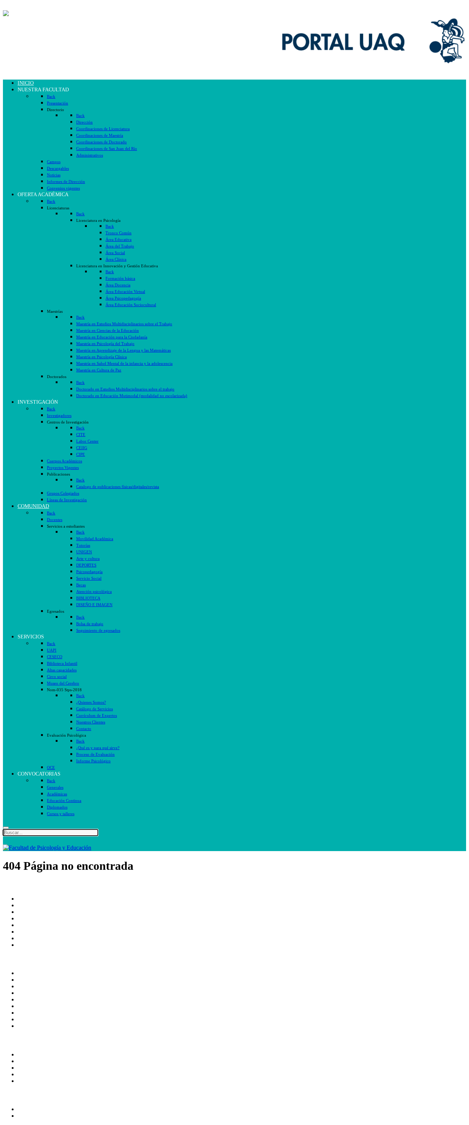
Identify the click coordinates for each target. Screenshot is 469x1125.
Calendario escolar (39, 999)
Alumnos (28, 1054)
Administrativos (36, 1081)
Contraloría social (38, 1012)
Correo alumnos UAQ (43, 1061)
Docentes (28, 1074)
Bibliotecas (30, 1006)
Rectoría (27, 905)
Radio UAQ (32, 993)
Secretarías (30, 912)
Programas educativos (43, 1109)
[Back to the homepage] (47, 13)
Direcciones (31, 918)
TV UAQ (29, 986)
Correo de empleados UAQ (49, 973)
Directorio (29, 979)
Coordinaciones (36, 925)
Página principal (36, 898)
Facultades (30, 938)
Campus (27, 945)
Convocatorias (34, 1116)
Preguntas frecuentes (41, 1026)
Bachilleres (30, 931)
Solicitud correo (36, 1067)
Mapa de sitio (33, 1019)
